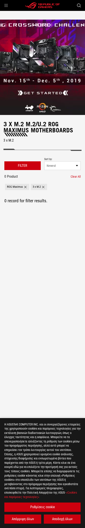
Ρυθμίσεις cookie (42, 507)
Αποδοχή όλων (62, 519)
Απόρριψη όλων (23, 519)
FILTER (22, 166)
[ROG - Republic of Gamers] (42, 5)
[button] (6, 5)
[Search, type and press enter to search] (79, 5)
